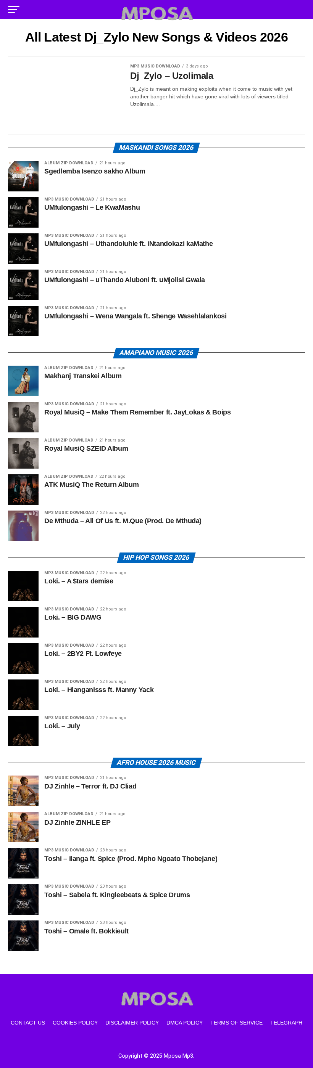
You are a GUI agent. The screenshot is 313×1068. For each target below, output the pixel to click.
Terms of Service (236, 1023)
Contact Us (28, 1023)
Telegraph (286, 1023)
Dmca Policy (184, 1023)
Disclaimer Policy (132, 1023)
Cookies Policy (75, 1023)
